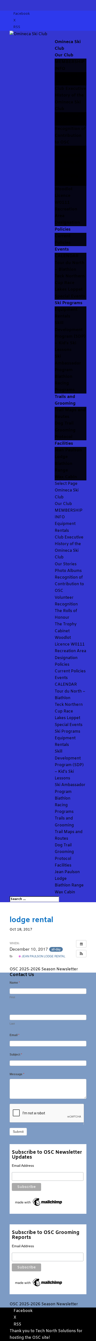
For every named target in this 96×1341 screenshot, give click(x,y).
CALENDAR (67, 256)
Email (14, 1035)
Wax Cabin (66, 477)
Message (17, 1074)
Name (15, 982)
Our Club (64, 55)
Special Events (70, 296)
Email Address (23, 1165)
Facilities (64, 443)
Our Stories (67, 115)
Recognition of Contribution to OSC (70, 135)
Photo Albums (69, 122)
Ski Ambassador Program (68, 363)
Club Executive (70, 89)
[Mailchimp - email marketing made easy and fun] (39, 1206)
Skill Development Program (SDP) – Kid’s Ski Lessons (70, 336)
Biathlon (63, 376)
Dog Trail (64, 423)
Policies (63, 229)
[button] (81, 953)
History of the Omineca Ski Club (69, 102)
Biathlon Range (69, 885)
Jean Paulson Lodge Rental (43, 956)
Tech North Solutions (55, 1331)
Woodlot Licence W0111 (64, 195)
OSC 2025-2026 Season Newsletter (44, 969)
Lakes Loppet (69, 289)
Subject (16, 1054)
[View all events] (81, 943)
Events (62, 249)
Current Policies (70, 671)
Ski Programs (68, 303)
